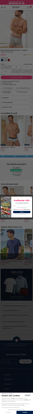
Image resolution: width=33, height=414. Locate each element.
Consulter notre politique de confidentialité (10, 407)
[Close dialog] (31, 197)
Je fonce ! (21, 212)
